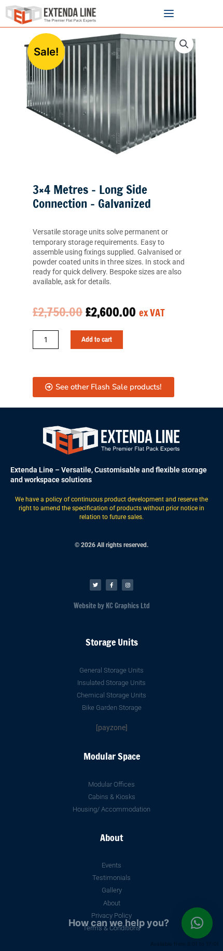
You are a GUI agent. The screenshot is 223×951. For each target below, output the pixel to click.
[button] (184, 44)
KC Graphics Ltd (127, 605)
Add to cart (96, 339)
